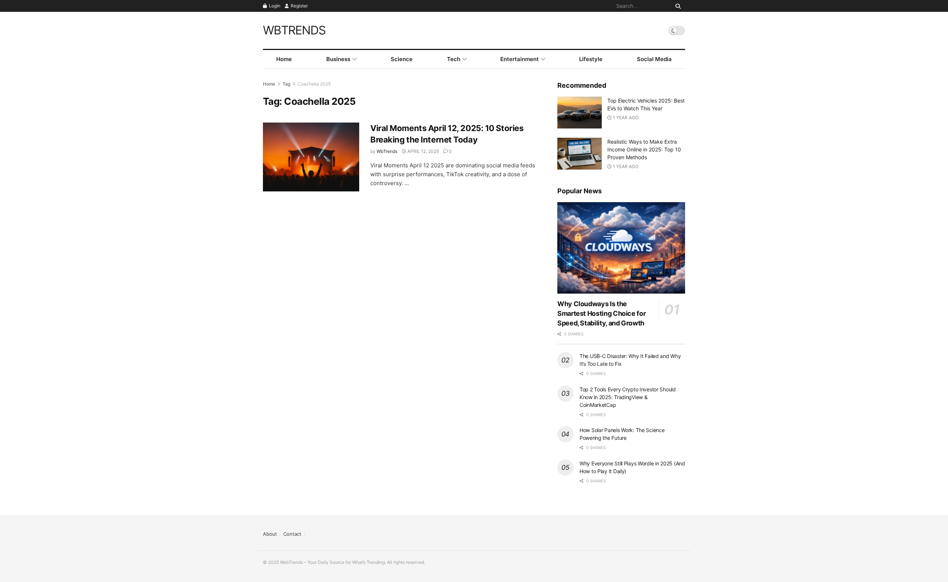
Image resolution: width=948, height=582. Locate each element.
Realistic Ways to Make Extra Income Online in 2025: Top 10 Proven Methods (644, 149)
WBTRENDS (294, 30)
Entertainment (519, 59)
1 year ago (625, 117)
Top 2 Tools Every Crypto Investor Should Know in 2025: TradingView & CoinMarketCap (628, 397)
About (270, 534)
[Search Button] (677, 6)
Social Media (654, 59)
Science (402, 59)
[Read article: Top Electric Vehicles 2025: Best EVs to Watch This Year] (579, 112)
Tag (286, 84)
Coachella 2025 (314, 84)
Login (274, 6)
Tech (453, 59)
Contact (292, 534)
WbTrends (387, 151)
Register (299, 6)
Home (284, 59)
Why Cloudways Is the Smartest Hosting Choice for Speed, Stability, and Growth (601, 313)
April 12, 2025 (422, 151)
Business (338, 59)
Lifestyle (590, 59)
